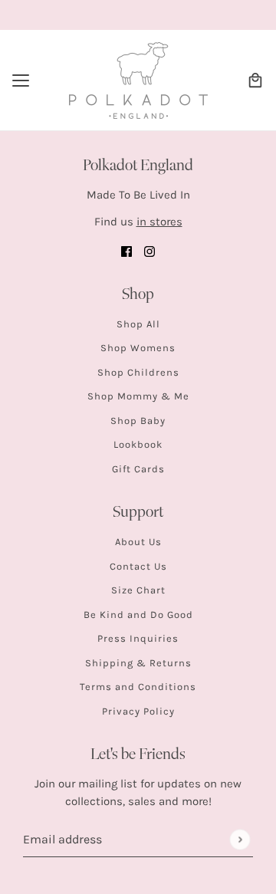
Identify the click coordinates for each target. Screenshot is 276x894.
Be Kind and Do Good (138, 614)
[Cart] (255, 80)
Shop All (138, 324)
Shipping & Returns (138, 663)
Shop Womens (138, 347)
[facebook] (126, 251)
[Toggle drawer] (20, 80)
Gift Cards (138, 469)
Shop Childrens (138, 372)
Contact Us (138, 566)
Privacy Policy (138, 711)
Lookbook (138, 444)
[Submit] (239, 839)
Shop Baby (138, 420)
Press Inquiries (138, 638)
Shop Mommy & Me (138, 396)
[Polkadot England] (138, 80)
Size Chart (138, 590)
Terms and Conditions (138, 686)
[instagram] (149, 251)
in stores (159, 221)
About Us (138, 541)
